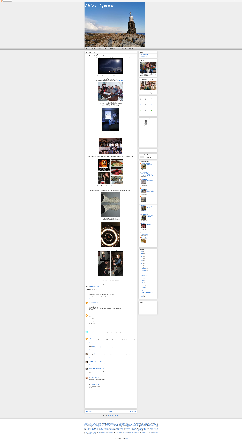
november (144, 270)
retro (102, 430)
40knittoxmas (86, 423)
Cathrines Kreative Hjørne (146, 188)
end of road (133, 423)
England (138, 423)
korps (126, 426)
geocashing (122, 424)
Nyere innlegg (89, 411)
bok (104, 423)
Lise (89, 377)
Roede (109, 430)
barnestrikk (95, 423)
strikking (131, 48)
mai (143, 280)
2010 (142, 295)
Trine (89, 302)
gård (142, 424)
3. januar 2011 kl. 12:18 (97, 331)
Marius (92, 428)
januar (143, 287)
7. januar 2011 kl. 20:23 (97, 361)
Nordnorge (88, 429)
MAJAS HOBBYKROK (145, 179)
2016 (142, 258)
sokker (94, 432)
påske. (150, 429)
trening (139, 432)
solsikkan (100, 432)
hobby (103, 425)
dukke (124, 423)
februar (143, 285)
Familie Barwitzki (144, 196)
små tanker (155, 430)
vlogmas (89, 433)
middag (115, 428)
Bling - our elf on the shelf (94, 338)
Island (120, 425)
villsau (154, 432)
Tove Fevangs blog (145, 232)
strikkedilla (91, 361)
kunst (142, 426)
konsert (119, 426)
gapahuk (107, 424)
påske (144, 429)
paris (107, 429)
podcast (118, 429)
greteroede (136, 424)
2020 (142, 251)
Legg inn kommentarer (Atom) (113, 415)
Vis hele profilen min (144, 56)
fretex (98, 424)
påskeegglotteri (154, 429)
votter (93, 433)
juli (142, 277)
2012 (142, 265)
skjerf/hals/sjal (124, 430)
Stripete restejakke (149, 180)
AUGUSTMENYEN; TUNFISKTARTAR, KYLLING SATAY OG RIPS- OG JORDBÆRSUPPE (148, 174)
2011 (142, 267)
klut (98, 426)
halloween (154, 424)
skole (130, 430)
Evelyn (90, 314)
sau (119, 430)
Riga (105, 430)
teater (127, 432)
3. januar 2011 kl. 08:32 (95, 302)
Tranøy (136, 432)
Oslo (98, 429)
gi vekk (126, 424)
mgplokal (111, 428)
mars (143, 284)
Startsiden (111, 411)
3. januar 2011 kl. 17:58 (98, 353)
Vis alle (155, 245)
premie (131, 429)
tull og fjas (143, 432)
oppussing (93, 429)
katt (157, 425)
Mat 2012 (101, 428)
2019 (142, 253)
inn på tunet (92, 48)
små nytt (139, 430)
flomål (155, 423)
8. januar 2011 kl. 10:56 (99, 368)
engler (142, 423)
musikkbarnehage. (128, 428)
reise (90, 430)
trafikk (133, 432)
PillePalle (90, 331)
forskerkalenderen (93, 424)
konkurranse (114, 426)
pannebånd (102, 429)
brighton (108, 423)
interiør (99, 48)
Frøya (102, 424)
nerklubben (124, 48)
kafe (154, 425)
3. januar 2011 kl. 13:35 (103, 338)
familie (146, 423)
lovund (85, 428)
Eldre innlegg (133, 411)
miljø (118, 428)
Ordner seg (144, 290)
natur (136, 428)
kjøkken (89, 426)
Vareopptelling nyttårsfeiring (147, 292)
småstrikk (90, 432)
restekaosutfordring (96, 430)
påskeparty (86, 430)
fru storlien (143, 223)
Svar (89, 298)
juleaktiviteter (128, 425)
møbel (133, 428)
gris (140, 424)
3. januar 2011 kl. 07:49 (96, 292)
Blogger (126, 438)
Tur (86, 48)
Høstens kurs (148, 224)
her (115, 189)
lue (88, 428)
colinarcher (120, 423)
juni (143, 278)
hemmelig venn (98, 425)
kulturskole (136, 426)
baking (91, 423)
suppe (124, 432)
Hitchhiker (144, 289)
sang (116, 430)
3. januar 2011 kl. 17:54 (96, 346)
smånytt (87, 432)
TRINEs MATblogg (145, 172)
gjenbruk (130, 424)
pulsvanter (139, 429)
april (143, 282)
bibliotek (100, 423)
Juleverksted (150, 425)
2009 (142, 296)
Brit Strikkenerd (144, 54)
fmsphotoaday (86, 424)
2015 (142, 260)
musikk (122, 428)
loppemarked (112, 48)
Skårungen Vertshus (122, 80)
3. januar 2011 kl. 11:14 (96, 314)
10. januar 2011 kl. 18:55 (95, 377)
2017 (142, 256)
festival (149, 423)
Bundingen (143, 205)
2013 (142, 263)
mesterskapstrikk (106, 428)
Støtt (117, 432)
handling (85, 425)
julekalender (143, 425)
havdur (89, 425)
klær (102, 426)
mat (118, 48)
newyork (151, 428)
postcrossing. (127, 429)
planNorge (111, 429)
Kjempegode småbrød (150, 238)
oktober (143, 271)
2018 (142, 255)
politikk (123, 429)
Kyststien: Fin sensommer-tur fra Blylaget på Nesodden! (150, 190)
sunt (120, 432)
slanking (133, 430)
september (144, 273)
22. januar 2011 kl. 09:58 (94, 384)
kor (123, 426)
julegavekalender (135, 425)
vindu (157, 432)
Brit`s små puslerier (100, 5)
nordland (156, 428)
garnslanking (112, 424)
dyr (127, 423)
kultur (105, 48)
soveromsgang (104, 432)
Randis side (91, 353)
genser (116, 424)
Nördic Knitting (144, 214)
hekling (93, 425)
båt (115, 423)
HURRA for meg (149, 164)
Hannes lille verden (145, 237)
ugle (151, 432)
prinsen (134, 429)
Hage (146, 424)
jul (123, 425)
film (152, 423)
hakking (150, 424)
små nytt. (144, 430)
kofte (105, 426)
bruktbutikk (112, 423)
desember (144, 268)
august (143, 275)
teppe (130, 432)
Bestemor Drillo (92, 368)
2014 (142, 261)
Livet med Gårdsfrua (145, 163)
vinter (86, 433)
